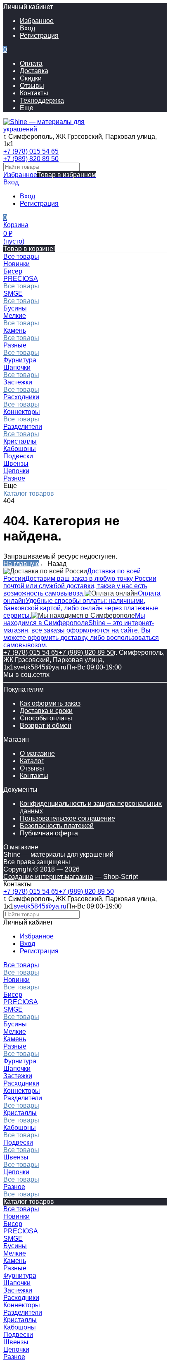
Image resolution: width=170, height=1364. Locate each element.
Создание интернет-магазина (48, 876)
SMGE (13, 293)
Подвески (18, 1142)
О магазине (37, 753)
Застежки (17, 382)
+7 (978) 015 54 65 (31, 151)
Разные (14, 345)
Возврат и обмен (45, 725)
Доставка (34, 70)
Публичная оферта (49, 833)
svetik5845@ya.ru (40, 667)
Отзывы (32, 85)
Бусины (15, 1024)
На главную (21, 563)
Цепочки (16, 1171)
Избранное (49, 174)
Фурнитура (19, 1061)
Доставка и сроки (46, 710)
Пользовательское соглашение (67, 818)
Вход (27, 28)
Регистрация (39, 35)
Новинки (16, 979)
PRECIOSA (20, 278)
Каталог (32, 760)
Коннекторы (21, 411)
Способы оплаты (46, 718)
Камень (14, 330)
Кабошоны (19, 1127)
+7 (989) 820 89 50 (31, 158)
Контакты (34, 93)
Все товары (21, 286)
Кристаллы (20, 1112)
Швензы (15, 1157)
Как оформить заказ (50, 703)
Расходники (21, 396)
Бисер (12, 994)
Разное (14, 1186)
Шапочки (17, 367)
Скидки (31, 78)
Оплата (31, 63)
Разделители (22, 426)
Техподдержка (42, 100)
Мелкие (14, 315)
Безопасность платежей (57, 825)
